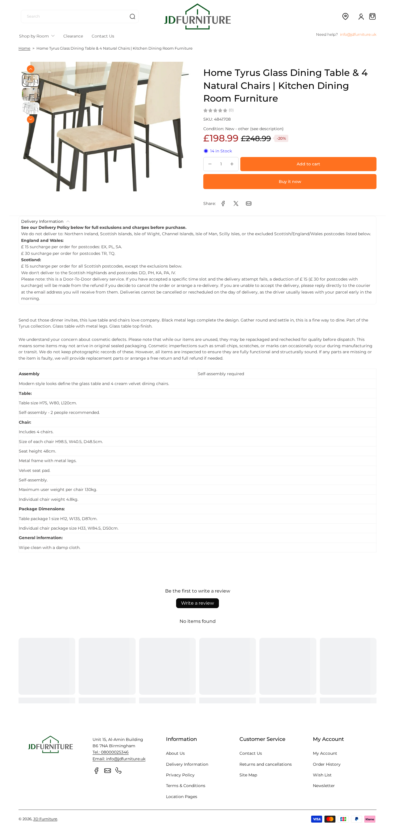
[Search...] (132, 16)
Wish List (322, 775)
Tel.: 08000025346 (111, 752)
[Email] (107, 770)
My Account (325, 753)
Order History (327, 764)
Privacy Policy (180, 775)
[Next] (30, 119)
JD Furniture (45, 819)
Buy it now (290, 181)
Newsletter (324, 785)
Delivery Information (187, 764)
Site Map (248, 775)
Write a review (197, 603)
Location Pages (181, 796)
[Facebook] (96, 770)
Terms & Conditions (185, 785)
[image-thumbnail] (30, 80)
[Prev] (30, 69)
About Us (175, 753)
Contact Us (250, 753)
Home (24, 48)
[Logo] (197, 16)
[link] (223, 203)
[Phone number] (118, 770)
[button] (345, 16)
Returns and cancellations (265, 764)
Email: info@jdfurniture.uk (119, 758)
